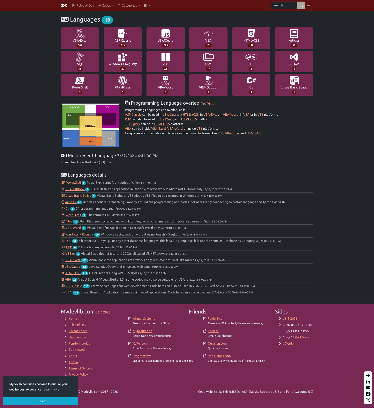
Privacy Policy (78, 374)
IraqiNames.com (219, 356)
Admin (73, 362)
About (73, 356)
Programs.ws (142, 356)
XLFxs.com (140, 343)
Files (208, 66)
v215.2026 (290, 318)
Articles (294, 42)
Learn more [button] (51, 389)
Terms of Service (80, 368)
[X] (368, 400)
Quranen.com (217, 343)
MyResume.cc (142, 331)
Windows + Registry (123, 66)
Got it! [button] (40, 401)
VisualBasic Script (294, 89)
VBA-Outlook (208, 89)
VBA (208, 42)
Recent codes (78, 331)
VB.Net (294, 66)
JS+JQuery (165, 42)
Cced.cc (213, 331)
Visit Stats (302, 337)
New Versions (78, 337)
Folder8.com (216, 318)
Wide (290, 343)
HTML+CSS (251, 42)
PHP (251, 66)
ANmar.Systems (144, 318)
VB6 (165, 66)
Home (73, 318)
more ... (207, 103)
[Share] (368, 375)
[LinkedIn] (368, 381)
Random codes (79, 343)
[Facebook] (368, 394)
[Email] (368, 388)
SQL (80, 66)
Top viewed (77, 349)
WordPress (123, 89)
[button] (106, 5)
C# (251, 89)
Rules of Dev (77, 325)
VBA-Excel (80, 42)
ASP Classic (123, 42)
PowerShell (80, 89)
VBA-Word (165, 89)
